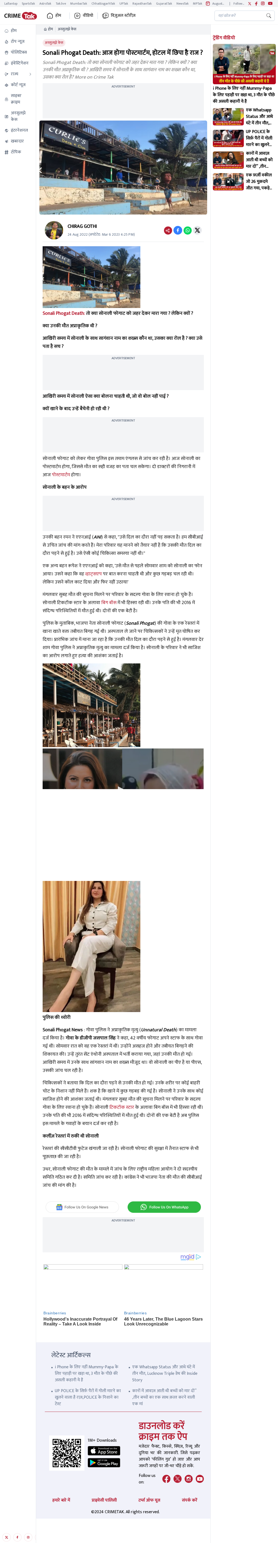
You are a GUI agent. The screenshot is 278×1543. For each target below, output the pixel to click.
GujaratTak (164, 3)
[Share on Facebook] (177, 230)
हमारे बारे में (61, 1500)
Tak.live (61, 3)
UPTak (123, 3)
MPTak (197, 3)
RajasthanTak (142, 3)
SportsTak (28, 3)
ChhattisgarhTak (103, 3)
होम (50, 29)
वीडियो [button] (88, 15)
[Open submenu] (30, 74)
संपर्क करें (189, 1500)
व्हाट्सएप (93, 574)
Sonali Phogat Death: (64, 313)
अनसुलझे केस (67, 29)
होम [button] (58, 15)
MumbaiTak (78, 3)
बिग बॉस (108, 603)
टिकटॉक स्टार (121, 1107)
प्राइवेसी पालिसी (104, 1500)
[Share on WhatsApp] (187, 230)
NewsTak (182, 3)
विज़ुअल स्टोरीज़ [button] (123, 15)
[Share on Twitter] (197, 230)
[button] (18, 30)
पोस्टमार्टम (61, 475)
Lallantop (10, 3)
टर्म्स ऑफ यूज (149, 1500)
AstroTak (45, 3)
